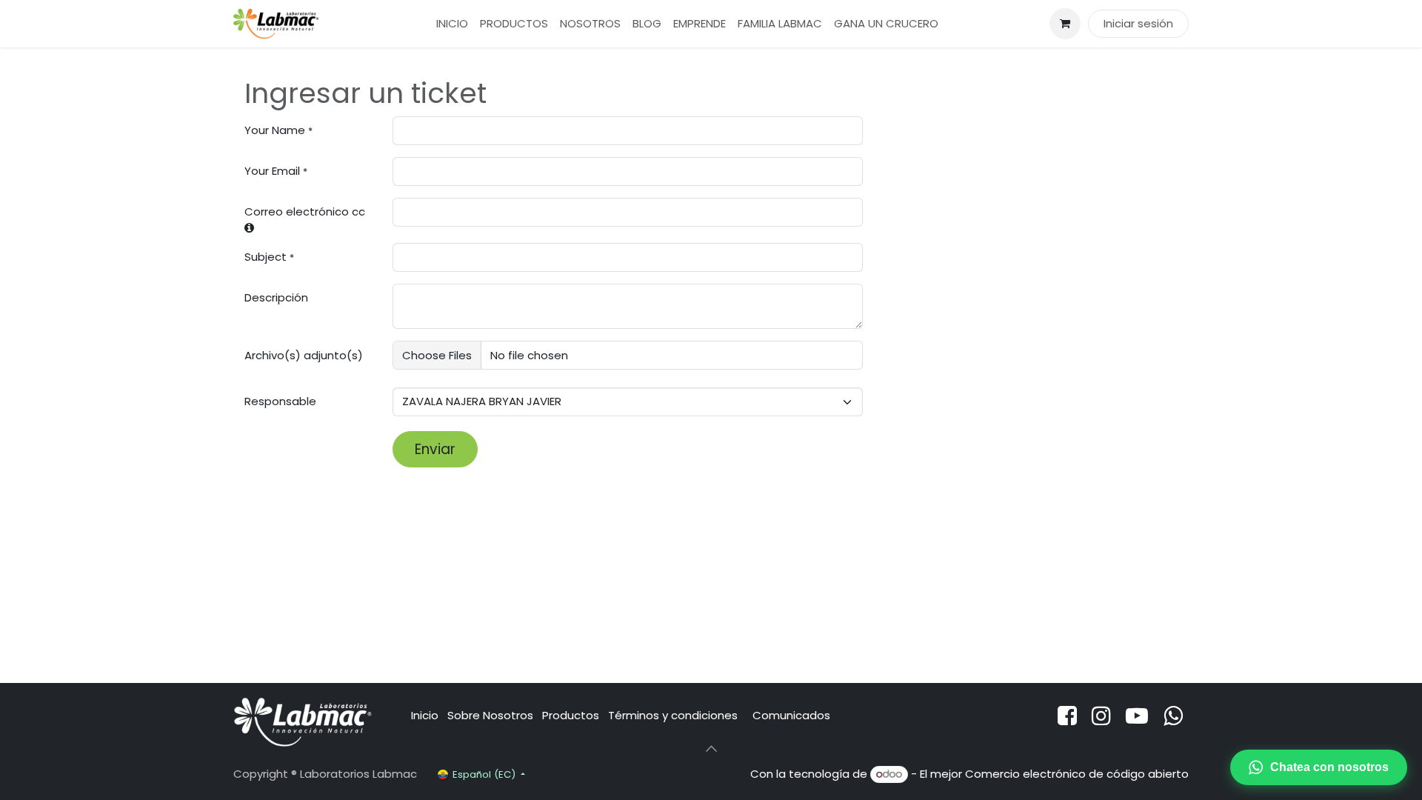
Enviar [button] (435, 449)
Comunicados (791, 715)
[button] (711, 749)
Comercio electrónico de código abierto (1077, 773)
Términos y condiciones (674, 715)
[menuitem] (452, 24)
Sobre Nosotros (490, 715)
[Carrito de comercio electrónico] (1065, 23)
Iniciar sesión (1138, 23)
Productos (570, 715)
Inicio (424, 715)
